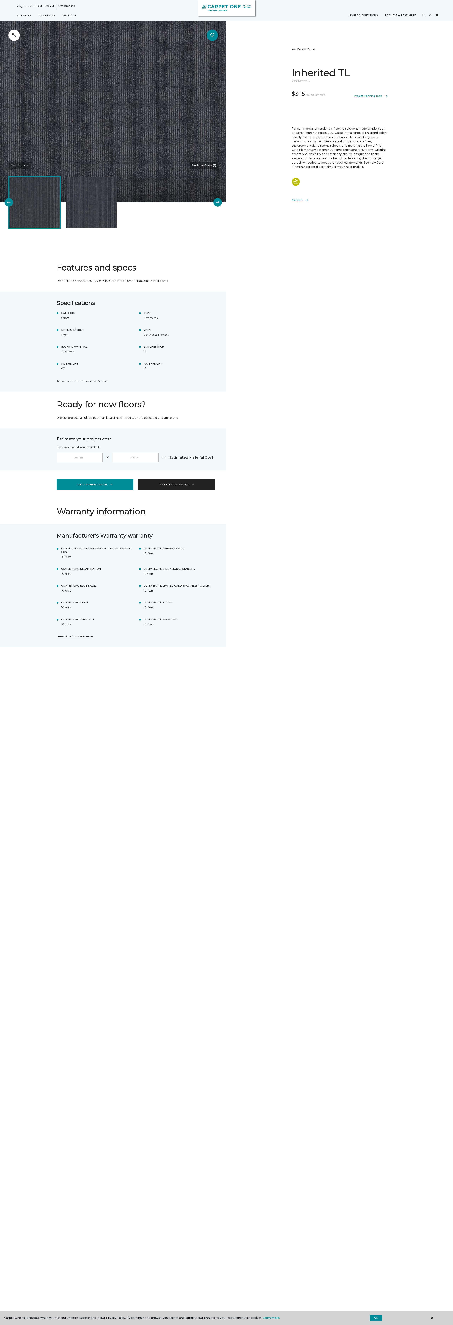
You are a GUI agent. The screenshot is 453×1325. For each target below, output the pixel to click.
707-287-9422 (66, 6)
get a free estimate (92, 484)
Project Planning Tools (368, 96)
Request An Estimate (400, 15)
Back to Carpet (306, 49)
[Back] (9, 202)
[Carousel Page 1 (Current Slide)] (34, 202)
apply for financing (174, 484)
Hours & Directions (363, 15)
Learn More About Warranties (75, 636)
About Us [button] (69, 15)
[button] (423, 15)
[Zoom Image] (14, 35)
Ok (376, 1317)
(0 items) (437, 15)
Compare (297, 200)
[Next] (217, 202)
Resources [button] (46, 15)
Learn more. (271, 1318)
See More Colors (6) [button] (204, 165)
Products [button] (23, 15)
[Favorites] (430, 15)
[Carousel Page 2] (91, 202)
